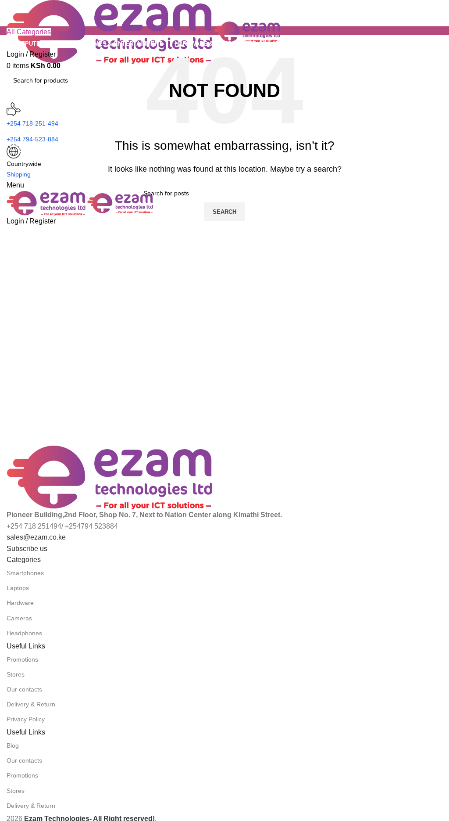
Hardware (20, 602)
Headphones (24, 633)
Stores (16, 674)
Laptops (18, 587)
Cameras (19, 618)
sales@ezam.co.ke (36, 537)
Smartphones (25, 572)
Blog (13, 745)
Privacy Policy (26, 719)
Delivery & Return (31, 704)
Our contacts (24, 689)
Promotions (22, 659)
